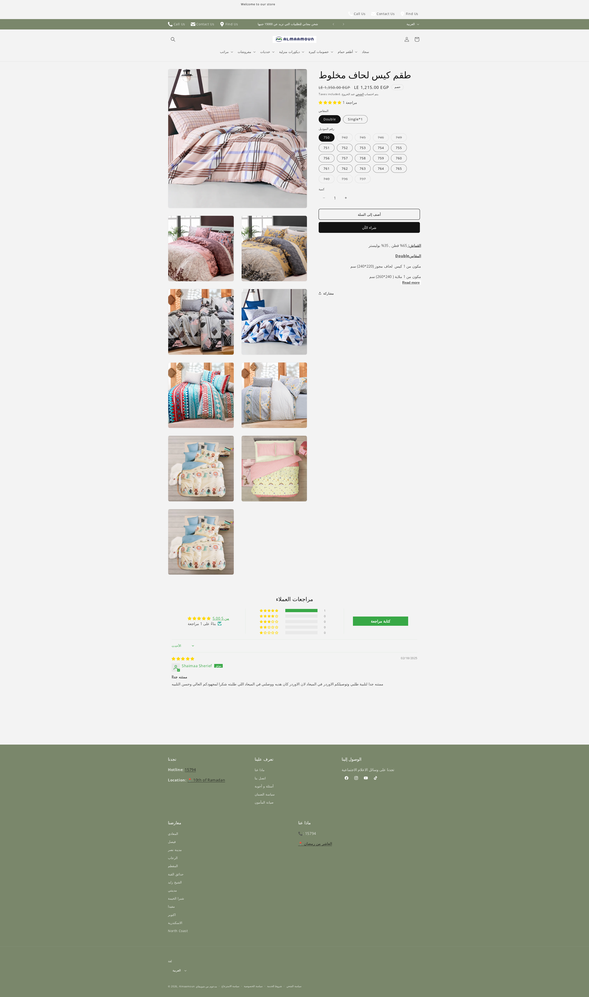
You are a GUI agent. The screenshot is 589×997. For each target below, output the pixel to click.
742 (347, 138)
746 (383, 138)
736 (347, 179)
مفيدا (171, 906)
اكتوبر (172, 914)
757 (345, 158)
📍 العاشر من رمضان (315, 843)
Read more (411, 282)
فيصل (172, 841)
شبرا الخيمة (176, 898)
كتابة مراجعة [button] (380, 621)
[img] (183, 658)
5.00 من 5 (221, 618)
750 (326, 137)
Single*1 (355, 119)
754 (381, 147)
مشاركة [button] (328, 293)
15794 (190, 769)
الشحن (360, 94)
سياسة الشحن (293, 986)
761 (326, 168)
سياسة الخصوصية (253, 986)
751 (326, 147)
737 (365, 179)
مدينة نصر (175, 850)
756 (326, 158)
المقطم (173, 866)
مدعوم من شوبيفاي (206, 986)
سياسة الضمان (265, 794)
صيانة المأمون (264, 802)
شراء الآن (369, 227)
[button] (173, 39)
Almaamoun (187, 986)
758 (363, 158)
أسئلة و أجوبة (264, 786)
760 (399, 158)
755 (399, 147)
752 (345, 147)
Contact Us (385, 14)
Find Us (411, 14)
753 (363, 147)
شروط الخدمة (274, 986)
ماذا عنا (260, 770)
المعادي (173, 833)
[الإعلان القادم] (343, 24)
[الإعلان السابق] (333, 24)
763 (363, 168)
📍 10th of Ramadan (206, 780)
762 (345, 168)
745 (365, 138)
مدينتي (172, 890)
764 (381, 168)
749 (401, 138)
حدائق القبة (176, 874)
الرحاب (173, 858)
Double (329, 119)
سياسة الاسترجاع (231, 986)
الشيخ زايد (175, 882)
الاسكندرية (175, 923)
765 (399, 168)
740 (329, 179)
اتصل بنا (260, 778)
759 (381, 158)
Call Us (359, 14)
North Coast (178, 931)
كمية (321, 189)
